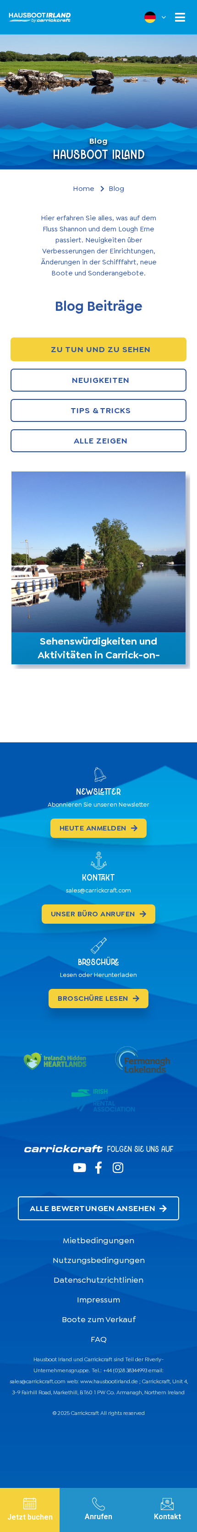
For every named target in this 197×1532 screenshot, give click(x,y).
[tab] (98, 349)
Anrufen (98, 1516)
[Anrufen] (98, 1504)
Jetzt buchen (30, 1517)
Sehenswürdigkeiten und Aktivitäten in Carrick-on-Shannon (99, 654)
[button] (180, 17)
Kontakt (167, 1516)
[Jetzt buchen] (29, 1503)
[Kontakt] (167, 1504)
